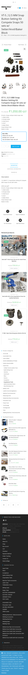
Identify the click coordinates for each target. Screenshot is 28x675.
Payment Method (7, 553)
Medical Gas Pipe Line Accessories (11, 398)
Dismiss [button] (4, 672)
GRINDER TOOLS (7, 597)
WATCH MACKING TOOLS (9, 384)
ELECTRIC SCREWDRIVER (9, 592)
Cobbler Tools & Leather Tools (11, 368)
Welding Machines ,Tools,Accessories (11, 412)
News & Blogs (6, 561)
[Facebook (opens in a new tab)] (13, 2)
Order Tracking (6, 556)
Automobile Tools (7, 356)
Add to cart (15, 146)
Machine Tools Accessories (9, 393)
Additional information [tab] (14, 169)
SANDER (5, 609)
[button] (24, 49)
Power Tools (6, 403)
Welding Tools (6, 623)
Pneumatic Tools (7, 400)
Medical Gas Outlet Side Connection (12, 631)
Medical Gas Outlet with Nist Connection (13, 637)
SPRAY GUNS (6, 611)
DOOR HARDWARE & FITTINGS (10, 361)
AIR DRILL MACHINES (8, 607)
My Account (6, 546)
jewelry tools (6, 388)
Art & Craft (5, 353)
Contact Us (5, 558)
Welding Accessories (8, 617)
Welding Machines (7, 619)
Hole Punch (6, 374)
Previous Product (7, 44)
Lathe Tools (5, 582)
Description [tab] (14, 165)
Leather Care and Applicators (10, 391)
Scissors (5, 378)
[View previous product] (2, 45)
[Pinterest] (18, 505)
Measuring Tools (7, 395)
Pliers (5, 376)
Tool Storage (6, 405)
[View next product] (25, 45)
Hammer (6, 372)
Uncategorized (6, 407)
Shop (4, 544)
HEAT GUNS (6, 599)
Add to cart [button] (14, 305)
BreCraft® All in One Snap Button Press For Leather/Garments (14, 297)
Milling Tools (6, 587)
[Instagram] (8, 505)
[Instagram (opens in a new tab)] (15, 2)
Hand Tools (5, 365)
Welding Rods (6, 621)
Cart (4, 549)
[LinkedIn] (13, 505)
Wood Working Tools (8, 386)
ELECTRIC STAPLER (7, 594)
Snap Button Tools (10, 154)
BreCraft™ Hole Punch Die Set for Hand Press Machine (14, 260)
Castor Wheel (6, 358)
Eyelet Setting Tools (8, 370)
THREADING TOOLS (8, 585)
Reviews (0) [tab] (14, 172)
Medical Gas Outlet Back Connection (12, 629)
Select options (14, 268)
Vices (4, 410)
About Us (5, 541)
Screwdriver (6, 380)
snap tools (6, 156)
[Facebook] (4, 505)
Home (4, 539)
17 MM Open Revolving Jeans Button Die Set (14, 333)
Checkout (5, 551)
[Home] (1, 35)
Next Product (21, 44)
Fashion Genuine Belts (8, 363)
